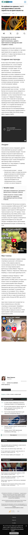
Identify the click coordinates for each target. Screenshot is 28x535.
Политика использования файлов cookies (14, 507)
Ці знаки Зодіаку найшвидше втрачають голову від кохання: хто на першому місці (15, 403)
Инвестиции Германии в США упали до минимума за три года (13, 481)
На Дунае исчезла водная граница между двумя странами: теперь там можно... (13, 484)
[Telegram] (3, 33)
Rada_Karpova (11, 377)
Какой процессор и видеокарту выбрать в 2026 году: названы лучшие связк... (13, 473)
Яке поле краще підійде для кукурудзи (12, 454)
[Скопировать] (24, 33)
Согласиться (14, 533)
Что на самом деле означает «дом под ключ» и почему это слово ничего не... (13, 451)
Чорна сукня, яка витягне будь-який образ (13, 448)
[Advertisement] (14, 359)
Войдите (3, 394)
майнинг (15, 383)
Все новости (13, 435)
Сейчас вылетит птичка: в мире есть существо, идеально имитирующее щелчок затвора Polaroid (13, 197)
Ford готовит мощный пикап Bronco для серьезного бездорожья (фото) (14, 412)
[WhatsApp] (17, 33)
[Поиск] (19, 2)
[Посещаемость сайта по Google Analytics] (12, 511)
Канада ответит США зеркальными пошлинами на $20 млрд (13, 431)
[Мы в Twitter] (20, 490)
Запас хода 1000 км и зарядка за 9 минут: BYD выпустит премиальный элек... (12, 477)
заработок (10, 383)
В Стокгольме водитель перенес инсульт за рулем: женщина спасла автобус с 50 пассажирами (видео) (15, 408)
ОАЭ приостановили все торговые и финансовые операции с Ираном (14, 191)
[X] (10, 33)
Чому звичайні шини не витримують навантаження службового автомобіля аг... (13, 445)
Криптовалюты (5, 384)
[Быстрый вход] (22, 2)
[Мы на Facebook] (7, 490)
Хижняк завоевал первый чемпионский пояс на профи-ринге (15, 427)
